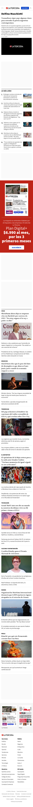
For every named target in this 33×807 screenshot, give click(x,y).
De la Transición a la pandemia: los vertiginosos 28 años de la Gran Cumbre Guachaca (16, 577)
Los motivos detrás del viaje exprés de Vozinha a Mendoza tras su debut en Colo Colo (16, 488)
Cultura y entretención (9, 548)
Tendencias (5, 409)
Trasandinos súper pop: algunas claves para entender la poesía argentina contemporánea (16, 20)
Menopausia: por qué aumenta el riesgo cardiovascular (13, 668)
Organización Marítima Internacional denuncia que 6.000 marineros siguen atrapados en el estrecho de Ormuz (16, 595)
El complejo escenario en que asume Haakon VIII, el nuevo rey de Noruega (15, 627)
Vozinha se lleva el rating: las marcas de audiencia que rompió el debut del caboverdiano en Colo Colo (13, 105)
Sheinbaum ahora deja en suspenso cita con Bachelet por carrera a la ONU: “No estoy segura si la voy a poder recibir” (12, 135)
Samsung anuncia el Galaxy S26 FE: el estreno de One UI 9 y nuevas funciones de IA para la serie (15, 541)
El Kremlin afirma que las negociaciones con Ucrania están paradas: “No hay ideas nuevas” (15, 621)
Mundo (3, 590)
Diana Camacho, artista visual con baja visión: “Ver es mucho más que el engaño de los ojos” (16, 662)
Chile (3, 311)
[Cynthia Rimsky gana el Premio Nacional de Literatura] (16, 564)
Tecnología (5, 503)
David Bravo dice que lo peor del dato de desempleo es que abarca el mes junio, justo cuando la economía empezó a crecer (15, 367)
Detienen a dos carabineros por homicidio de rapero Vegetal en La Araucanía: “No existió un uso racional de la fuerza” (16, 345)
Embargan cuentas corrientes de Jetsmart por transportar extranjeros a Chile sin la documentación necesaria (12, 96)
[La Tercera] (9, 726)
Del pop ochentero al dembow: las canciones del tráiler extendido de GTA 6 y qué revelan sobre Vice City (15, 414)
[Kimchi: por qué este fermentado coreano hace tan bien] (16, 649)
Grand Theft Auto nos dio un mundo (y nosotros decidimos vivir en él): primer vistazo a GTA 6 (15, 508)
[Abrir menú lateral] (2, 8)
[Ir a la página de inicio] (13, 8)
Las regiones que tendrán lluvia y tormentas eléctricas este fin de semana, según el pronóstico (15, 441)
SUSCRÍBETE (16, 247)
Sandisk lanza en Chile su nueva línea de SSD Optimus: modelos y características (15, 534)
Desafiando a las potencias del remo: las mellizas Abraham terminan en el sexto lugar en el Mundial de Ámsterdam (15, 496)
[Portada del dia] (16, 215)
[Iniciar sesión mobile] (31, 8)
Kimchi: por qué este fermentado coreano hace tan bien (14, 637)
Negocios (4, 361)
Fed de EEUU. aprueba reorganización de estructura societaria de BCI (14, 403)
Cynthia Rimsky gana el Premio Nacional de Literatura (14, 552)
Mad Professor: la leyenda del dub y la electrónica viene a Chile (13, 584)
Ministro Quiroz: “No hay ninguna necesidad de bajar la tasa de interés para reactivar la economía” (16, 395)
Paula (3, 633)
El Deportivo (5, 455)
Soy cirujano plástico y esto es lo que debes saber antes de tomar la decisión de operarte (15, 449)
